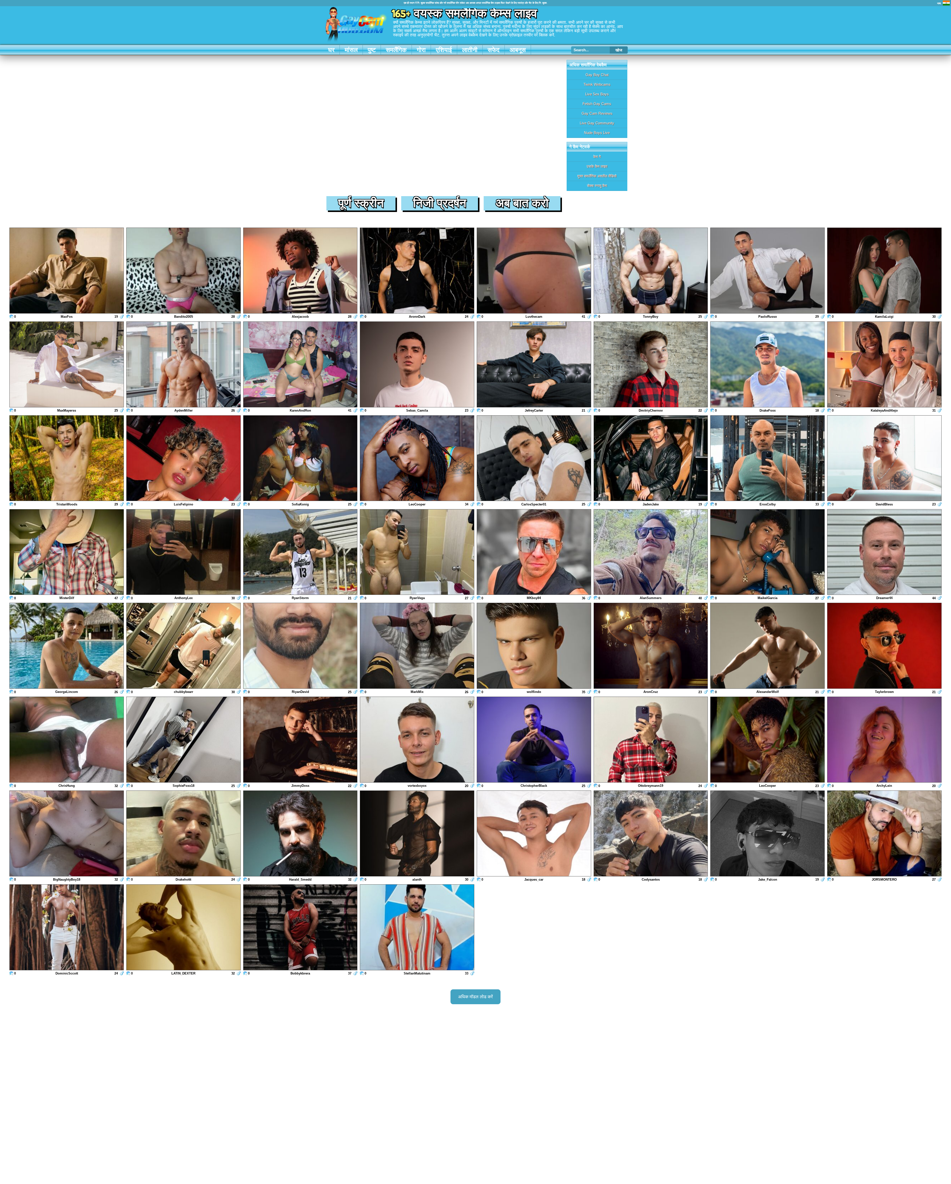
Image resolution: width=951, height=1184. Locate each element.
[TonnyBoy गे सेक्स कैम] (651, 271)
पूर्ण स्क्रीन (361, 203)
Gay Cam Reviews (596, 113)
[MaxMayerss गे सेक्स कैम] (66, 364)
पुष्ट (372, 49)
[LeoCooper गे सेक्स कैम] (417, 458)
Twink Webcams (596, 84)
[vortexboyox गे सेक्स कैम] (417, 740)
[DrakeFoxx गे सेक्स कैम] (767, 364)
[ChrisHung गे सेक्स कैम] (66, 740)
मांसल (351, 49)
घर (331, 49)
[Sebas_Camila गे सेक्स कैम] (417, 364)
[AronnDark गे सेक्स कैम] (417, 271)
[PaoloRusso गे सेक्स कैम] (767, 271)
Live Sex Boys (597, 94)
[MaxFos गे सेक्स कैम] (66, 271)
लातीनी (469, 49)
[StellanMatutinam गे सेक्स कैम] (417, 927)
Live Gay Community (597, 123)
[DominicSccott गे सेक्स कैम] (66, 927)
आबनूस (518, 49)
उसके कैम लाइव (596, 166)
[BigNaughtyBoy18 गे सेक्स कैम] (66, 833)
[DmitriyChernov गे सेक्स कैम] (651, 364)
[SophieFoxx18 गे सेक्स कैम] (183, 740)
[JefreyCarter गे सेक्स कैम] (534, 364)
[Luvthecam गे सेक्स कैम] (534, 271)
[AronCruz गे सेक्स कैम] (651, 646)
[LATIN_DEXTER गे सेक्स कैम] (183, 927)
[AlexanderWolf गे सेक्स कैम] (767, 646)
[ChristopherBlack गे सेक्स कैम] (534, 740)
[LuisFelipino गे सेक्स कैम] (183, 458)
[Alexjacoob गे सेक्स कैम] (300, 271)
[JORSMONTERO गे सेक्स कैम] (884, 833)
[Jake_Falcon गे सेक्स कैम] (767, 833)
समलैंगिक (396, 49)
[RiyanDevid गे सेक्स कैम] (300, 646)
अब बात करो (522, 203)
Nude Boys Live (597, 133)
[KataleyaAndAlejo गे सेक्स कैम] (884, 364)
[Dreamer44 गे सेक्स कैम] (884, 552)
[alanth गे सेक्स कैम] (417, 833)
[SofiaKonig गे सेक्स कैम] (300, 458)
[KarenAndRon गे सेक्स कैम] (300, 364)
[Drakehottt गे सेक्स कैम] (183, 833)
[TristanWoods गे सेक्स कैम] (66, 458)
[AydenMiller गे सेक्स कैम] (183, 364)
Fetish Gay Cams (596, 104)
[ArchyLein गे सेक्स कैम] (884, 740)
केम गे (597, 157)
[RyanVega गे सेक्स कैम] (417, 552)
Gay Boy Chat (596, 75)
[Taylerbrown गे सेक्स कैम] (884, 646)
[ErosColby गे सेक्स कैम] (767, 458)
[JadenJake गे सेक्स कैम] (651, 458)
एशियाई (444, 49)
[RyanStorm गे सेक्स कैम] (300, 552)
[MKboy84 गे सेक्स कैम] (534, 552)
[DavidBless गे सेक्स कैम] (884, 458)
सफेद (494, 49)
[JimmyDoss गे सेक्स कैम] (300, 740)
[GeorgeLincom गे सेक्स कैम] (66, 646)
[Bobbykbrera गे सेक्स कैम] (300, 927)
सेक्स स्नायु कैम (597, 186)
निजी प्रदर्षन (439, 203)
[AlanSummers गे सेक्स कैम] (651, 552)
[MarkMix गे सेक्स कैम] (417, 646)
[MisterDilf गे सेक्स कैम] (66, 552)
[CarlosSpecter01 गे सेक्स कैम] (534, 458)
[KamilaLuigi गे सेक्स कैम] (884, 271)
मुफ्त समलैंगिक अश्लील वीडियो (596, 176)
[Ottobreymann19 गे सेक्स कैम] (651, 740)
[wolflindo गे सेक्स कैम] (534, 646)
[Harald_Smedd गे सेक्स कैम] (300, 833)
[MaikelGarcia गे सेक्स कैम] (767, 552)
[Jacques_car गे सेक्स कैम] (534, 833)
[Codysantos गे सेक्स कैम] (651, 833)
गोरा (421, 49)
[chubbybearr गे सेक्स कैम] (183, 646)
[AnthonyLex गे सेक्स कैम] (183, 552)
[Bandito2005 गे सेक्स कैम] (183, 271)
